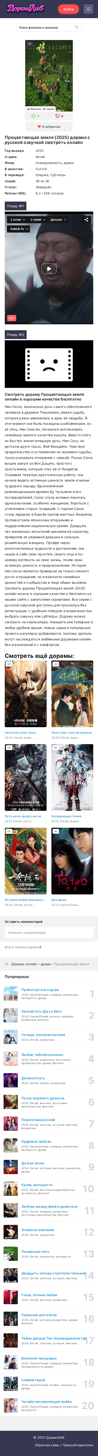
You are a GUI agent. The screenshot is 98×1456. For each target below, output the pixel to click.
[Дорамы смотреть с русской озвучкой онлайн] (26, 9)
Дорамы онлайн (24, 964)
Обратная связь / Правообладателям (64, 1445)
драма (45, 964)
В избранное (51, 126)
